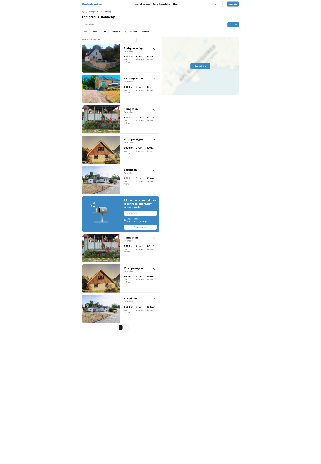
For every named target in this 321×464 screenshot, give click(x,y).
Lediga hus (94, 11)
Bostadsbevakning (161, 4)
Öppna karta (200, 66)
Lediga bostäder (142, 4)
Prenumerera (140, 227)
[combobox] (147, 39)
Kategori (116, 31)
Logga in (233, 4)
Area (95, 31)
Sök (235, 24)
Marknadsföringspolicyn (137, 221)
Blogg (176, 4)
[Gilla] (154, 48)
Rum (104, 31)
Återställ (146, 31)
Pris (86, 31)
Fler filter (133, 31)
